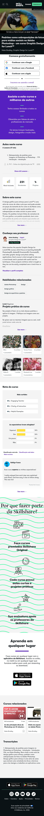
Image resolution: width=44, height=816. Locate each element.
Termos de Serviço (32, 86)
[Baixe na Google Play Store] (22, 683)
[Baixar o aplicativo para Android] (30, 785)
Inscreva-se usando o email (22, 82)
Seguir (22, 237)
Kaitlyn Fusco (15, 463)
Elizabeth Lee (28, 372)
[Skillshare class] (14, 713)
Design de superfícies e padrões (14, 293)
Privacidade (29, 799)
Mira (4, 350)
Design (23, 284)
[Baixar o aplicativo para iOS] (14, 785)
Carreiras (14, 799)
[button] (3, 4)
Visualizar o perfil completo (13, 271)
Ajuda (21, 799)
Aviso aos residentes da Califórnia (22, 808)
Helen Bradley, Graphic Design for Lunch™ (18, 50)
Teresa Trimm (28, 350)
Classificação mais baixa (26, 452)
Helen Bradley (16, 237)
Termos (37, 799)
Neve (4, 330)
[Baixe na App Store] (22, 676)
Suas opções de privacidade (20, 805)
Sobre (6, 799)
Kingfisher (6, 326)
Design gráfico (9, 289)
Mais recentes (8, 454)
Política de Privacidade (10, 88)
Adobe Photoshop (10, 284)
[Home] (20, 4)
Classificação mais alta (10, 452)
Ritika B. (6, 372)
